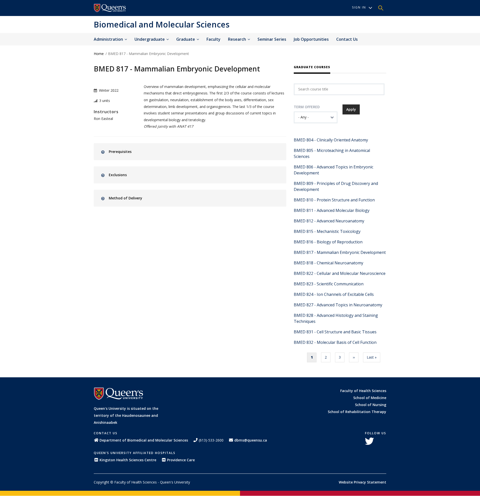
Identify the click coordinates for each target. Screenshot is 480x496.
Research (237, 39)
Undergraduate (150, 39)
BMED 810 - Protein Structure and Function (334, 200)
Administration (109, 39)
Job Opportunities (311, 39)
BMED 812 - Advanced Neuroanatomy (329, 221)
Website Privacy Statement (362, 482)
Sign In (359, 7)
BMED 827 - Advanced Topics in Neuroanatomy (338, 305)
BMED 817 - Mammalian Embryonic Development (340, 252)
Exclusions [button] (118, 174)
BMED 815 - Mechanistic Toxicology (327, 231)
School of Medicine (369, 397)
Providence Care (181, 460)
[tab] (194, 151)
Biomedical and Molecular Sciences (162, 24)
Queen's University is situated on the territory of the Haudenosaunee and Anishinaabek (126, 415)
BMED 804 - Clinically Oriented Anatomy (331, 140)
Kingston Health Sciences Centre (128, 460)
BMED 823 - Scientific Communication (329, 284)
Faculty (213, 39)
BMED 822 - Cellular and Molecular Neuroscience (340, 273)
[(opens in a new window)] (110, 8)
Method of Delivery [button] (125, 198)
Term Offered (307, 106)
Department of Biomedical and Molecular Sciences (144, 440)
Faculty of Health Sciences (363, 390)
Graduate (186, 39)
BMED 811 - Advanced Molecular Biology (332, 210)
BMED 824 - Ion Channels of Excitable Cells (334, 294)
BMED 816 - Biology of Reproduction (328, 242)
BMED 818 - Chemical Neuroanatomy (328, 263)
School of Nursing (370, 404)
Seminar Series (272, 39)
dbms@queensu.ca (250, 440)
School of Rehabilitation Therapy (357, 411)
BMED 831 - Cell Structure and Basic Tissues (335, 332)
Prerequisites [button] (120, 151)
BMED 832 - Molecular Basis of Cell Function (335, 342)
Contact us (347, 39)
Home (99, 53)
